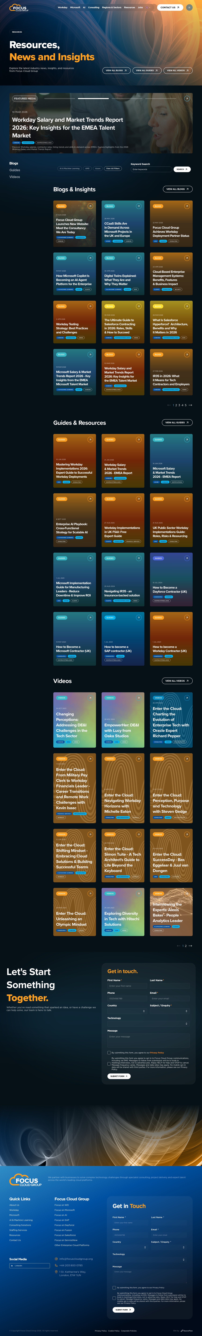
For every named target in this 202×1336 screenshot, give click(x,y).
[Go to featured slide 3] (127, 98)
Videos (14, 176)
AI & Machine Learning (69, 168)
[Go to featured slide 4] (160, 98)
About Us (14, 1205)
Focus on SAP (62, 1220)
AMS (87, 168)
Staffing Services (18, 1230)
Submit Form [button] (117, 1076)
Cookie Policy (114, 1331)
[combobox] (127, 1011)
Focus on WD (62, 1205)
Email (153, 992)
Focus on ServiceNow (66, 1240)
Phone (115, 992)
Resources (129, 7)
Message (112, 1030)
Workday (62, 7)
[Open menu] (189, 7)
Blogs (13, 163)
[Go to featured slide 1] (59, 98)
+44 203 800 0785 (71, 1265)
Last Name (156, 980)
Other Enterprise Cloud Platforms (72, 1245)
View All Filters (113, 168)
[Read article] (90, 206)
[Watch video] (90, 698)
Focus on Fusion (63, 1230)
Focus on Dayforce (64, 1225)
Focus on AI (61, 1215)
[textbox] (127, 986)
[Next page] (190, 405)
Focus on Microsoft (65, 1210)
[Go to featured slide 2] (93, 98)
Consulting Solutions (20, 1225)
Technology (114, 1018)
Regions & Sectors (111, 7)
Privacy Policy (101, 1331)
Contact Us (15, 1240)
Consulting (93, 7)
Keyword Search (140, 164)
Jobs (140, 7)
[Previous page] (169, 405)
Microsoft (75, 7)
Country (112, 1005)
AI (84, 7)
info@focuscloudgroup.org (76, 1259)
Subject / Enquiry (160, 1005)
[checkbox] (109, 1052)
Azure (97, 168)
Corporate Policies (129, 1331)
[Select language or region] (148, 7)
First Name (113, 980)
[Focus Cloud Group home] (18, 7)
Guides (14, 170)
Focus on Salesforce (65, 1235)
